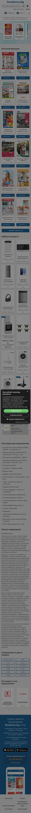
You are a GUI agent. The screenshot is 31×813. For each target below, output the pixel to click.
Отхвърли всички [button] (16, 415)
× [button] (27, 391)
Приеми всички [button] (16, 411)
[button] (15, 419)
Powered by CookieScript (22, 422)
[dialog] (15, 406)
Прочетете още (22, 407)
